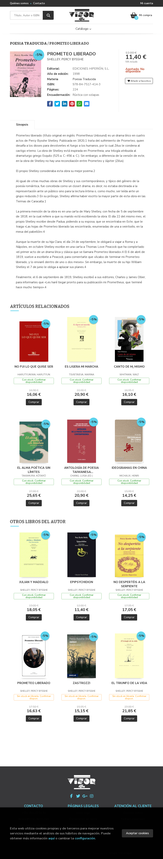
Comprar (33, 402)
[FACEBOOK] (71, 796)
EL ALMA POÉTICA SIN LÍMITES (33, 470)
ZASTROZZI (81, 683)
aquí (51, 838)
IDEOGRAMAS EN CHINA (129, 468)
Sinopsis (22, 125)
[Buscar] (48, 15)
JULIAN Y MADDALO (33, 582)
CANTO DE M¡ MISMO (129, 367)
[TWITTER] (78, 796)
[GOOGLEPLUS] (85, 796)
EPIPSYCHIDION (81, 582)
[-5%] (33, 341)
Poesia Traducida (29, 43)
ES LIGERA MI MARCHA (81, 367)
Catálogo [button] (82, 29)
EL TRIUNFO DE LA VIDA (129, 683)
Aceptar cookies (137, 833)
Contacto (39, 3)
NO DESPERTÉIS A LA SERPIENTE (129, 584)
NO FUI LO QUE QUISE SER (34, 367)
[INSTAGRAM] (92, 796)
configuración (85, 838)
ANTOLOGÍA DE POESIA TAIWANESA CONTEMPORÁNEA (81, 470)
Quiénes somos (19, 3)
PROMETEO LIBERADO (33, 683)
